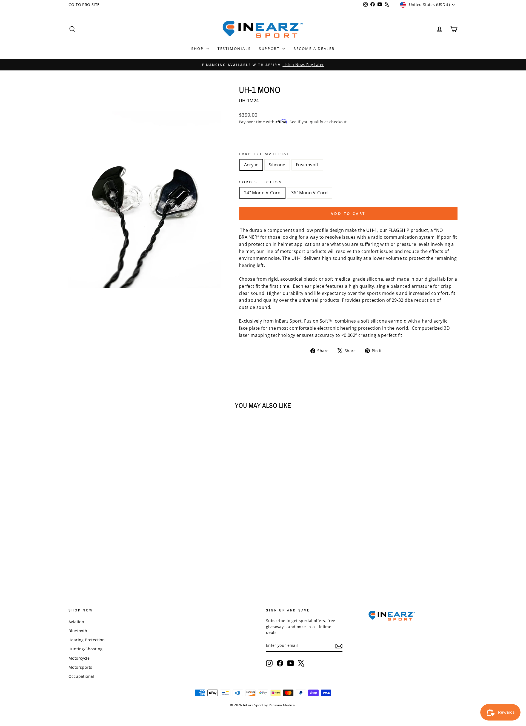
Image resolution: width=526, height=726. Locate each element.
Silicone (277, 165)
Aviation (76, 621)
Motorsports (80, 667)
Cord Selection (260, 182)
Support (270, 48)
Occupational (81, 676)
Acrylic (251, 165)
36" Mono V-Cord (309, 193)
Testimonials (234, 48)
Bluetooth (77, 630)
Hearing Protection (86, 639)
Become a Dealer (314, 48)
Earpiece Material (264, 153)
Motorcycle (79, 658)
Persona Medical (282, 705)
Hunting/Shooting (85, 648)
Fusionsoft (307, 165)
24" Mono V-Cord (262, 193)
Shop (198, 48)
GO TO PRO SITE (84, 4)
